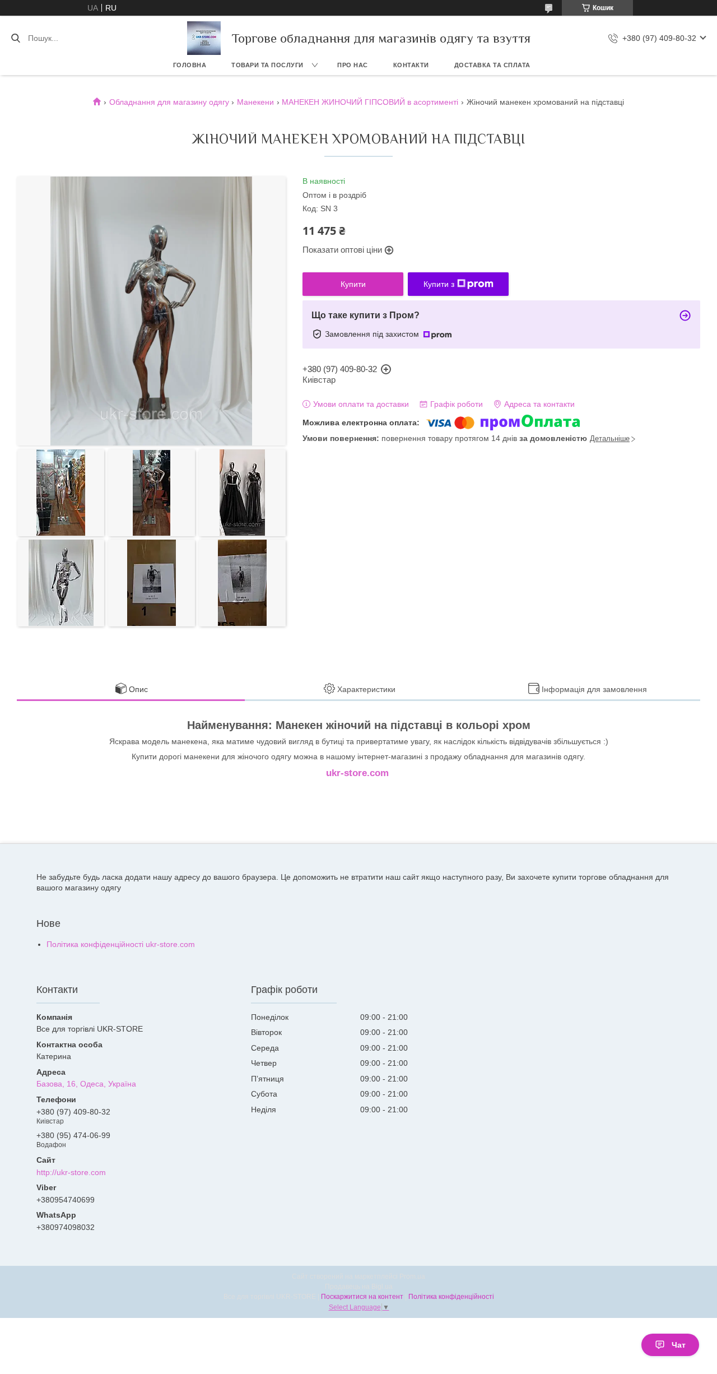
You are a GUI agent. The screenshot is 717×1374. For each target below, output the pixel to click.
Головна (190, 65)
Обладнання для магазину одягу (169, 102)
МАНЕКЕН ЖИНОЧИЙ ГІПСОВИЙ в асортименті (370, 102)
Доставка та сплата (492, 65)
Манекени (255, 102)
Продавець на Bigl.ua (359, 1287)
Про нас (352, 65)
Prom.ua (412, 1276)
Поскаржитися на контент (362, 1297)
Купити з (438, 284)
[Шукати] (15, 38)
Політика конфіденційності (451, 1297)
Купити (353, 284)
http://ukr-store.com (71, 1172)
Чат (679, 1344)
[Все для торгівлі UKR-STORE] (204, 38)
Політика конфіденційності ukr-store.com (120, 944)
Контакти (411, 65)
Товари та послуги (267, 65)
